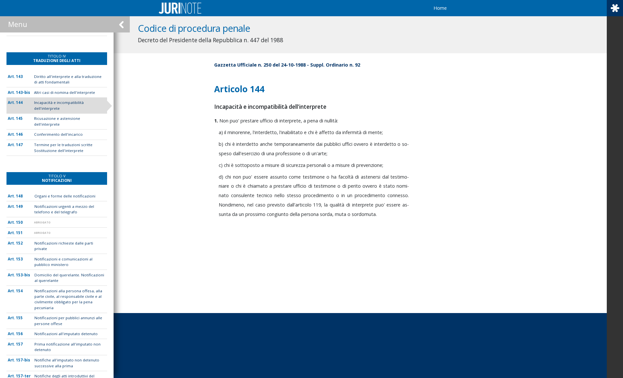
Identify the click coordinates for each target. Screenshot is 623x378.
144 (19, 102)
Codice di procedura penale (194, 28)
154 (19, 290)
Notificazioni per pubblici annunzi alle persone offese (68, 320)
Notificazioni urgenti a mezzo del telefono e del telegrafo (64, 209)
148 (19, 196)
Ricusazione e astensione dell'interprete (57, 121)
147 (19, 144)
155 (19, 317)
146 (19, 134)
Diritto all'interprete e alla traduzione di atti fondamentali (68, 79)
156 (19, 333)
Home (440, 8)
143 (19, 76)
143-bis (23, 92)
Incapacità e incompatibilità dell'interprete (59, 105)
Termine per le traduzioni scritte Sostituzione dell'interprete (63, 147)
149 (19, 206)
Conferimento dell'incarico (58, 134)
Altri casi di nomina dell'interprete (64, 92)
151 (19, 232)
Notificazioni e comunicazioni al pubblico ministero (63, 262)
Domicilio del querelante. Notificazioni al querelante (69, 277)
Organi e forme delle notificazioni (64, 196)
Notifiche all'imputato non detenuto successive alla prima (66, 363)
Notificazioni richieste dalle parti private (63, 246)
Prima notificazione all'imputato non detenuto (67, 347)
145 (19, 118)
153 (19, 259)
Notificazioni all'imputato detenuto (66, 333)
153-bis (23, 274)
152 (19, 243)
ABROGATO (42, 222)
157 (19, 344)
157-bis (23, 360)
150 (19, 222)
